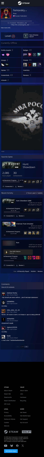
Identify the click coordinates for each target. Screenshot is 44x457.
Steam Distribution (10, 400)
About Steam (8, 390)
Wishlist (33, 271)
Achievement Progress (9, 180)
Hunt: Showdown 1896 (29, 167)
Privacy (6, 412)
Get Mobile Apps (11, 451)
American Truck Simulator (24, 224)
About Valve (24, 390)
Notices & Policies (9, 419)
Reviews (40, 271)
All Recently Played (23, 271)
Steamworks (8, 397)
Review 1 (20, 186)
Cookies (6, 422)
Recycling (23, 400)
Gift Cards (7, 404)
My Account (24, 422)
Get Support (24, 419)
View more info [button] (5, 27)
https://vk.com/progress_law (20, 25)
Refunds (6, 426)
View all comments (7, 287)
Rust (17, 242)
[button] (10, 36)
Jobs (21, 394)
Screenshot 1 (9, 186)
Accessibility (8, 416)
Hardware (23, 397)
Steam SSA (7, 394)
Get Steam (23, 412)
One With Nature (15, 251)
